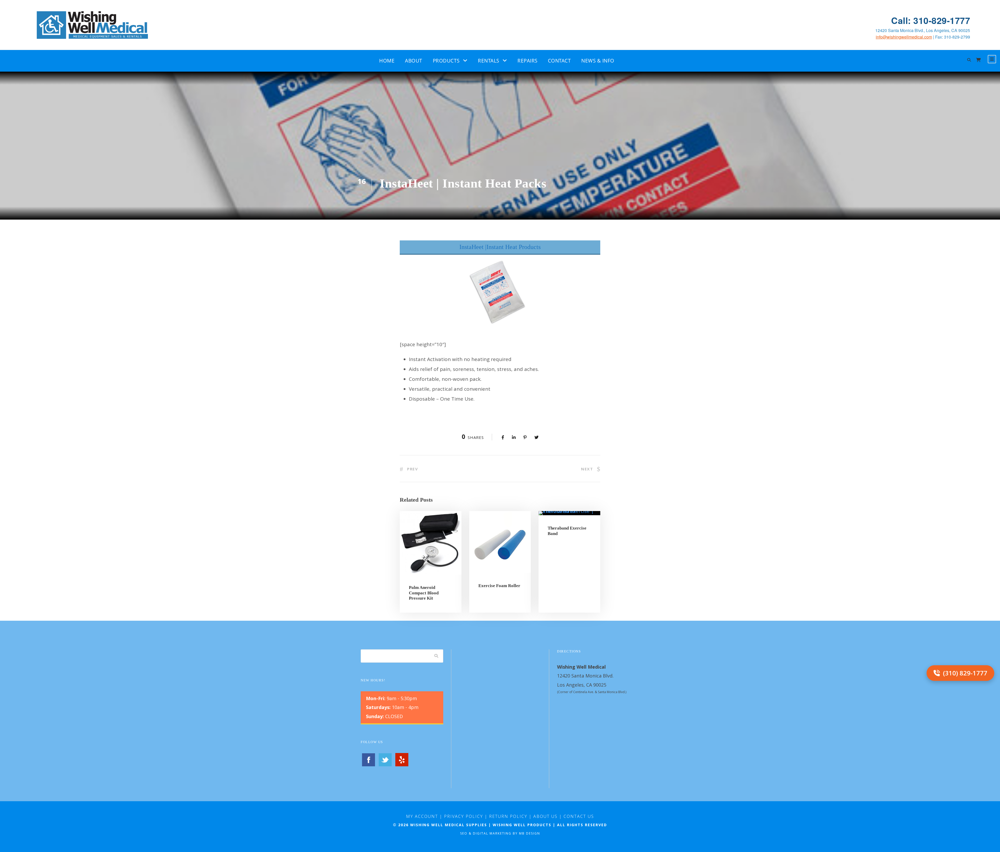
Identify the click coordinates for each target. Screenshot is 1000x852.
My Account (422, 816)
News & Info (597, 60)
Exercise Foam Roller (499, 585)
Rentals (488, 60)
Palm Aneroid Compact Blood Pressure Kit (424, 593)
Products (446, 60)
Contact (559, 60)
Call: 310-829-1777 (930, 20)
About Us (545, 816)
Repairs (527, 60)
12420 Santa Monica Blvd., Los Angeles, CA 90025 (922, 30)
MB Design (529, 833)
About (413, 60)
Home (387, 60)
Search (436, 655)
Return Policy (508, 816)
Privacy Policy (463, 816)
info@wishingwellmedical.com (904, 37)
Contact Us (579, 816)
